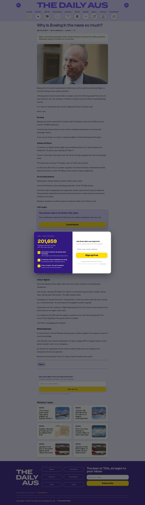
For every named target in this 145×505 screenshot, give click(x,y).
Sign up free (91, 255)
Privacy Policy (103, 264)
